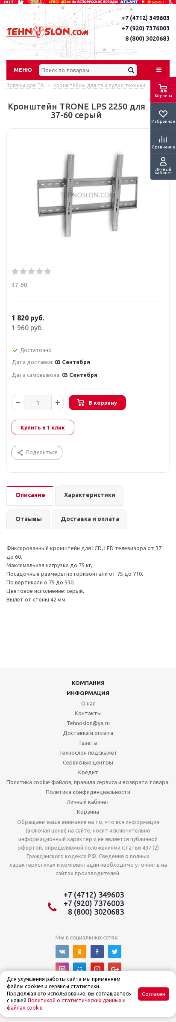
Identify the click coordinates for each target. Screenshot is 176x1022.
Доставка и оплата (88, 733)
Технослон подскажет (88, 752)
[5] (48, 271)
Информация (88, 693)
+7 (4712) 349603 (145, 18)
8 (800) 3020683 (147, 38)
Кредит (88, 772)
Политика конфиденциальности (88, 792)
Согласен (153, 994)
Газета (88, 743)
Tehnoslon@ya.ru (88, 723)
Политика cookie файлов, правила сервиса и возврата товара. (88, 782)
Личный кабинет (88, 802)
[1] (16, 271)
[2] (24, 271)
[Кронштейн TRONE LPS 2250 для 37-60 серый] (88, 195)
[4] (40, 271)
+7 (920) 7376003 (145, 28)
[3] (32, 271)
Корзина (88, 812)
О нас (88, 703)
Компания (88, 683)
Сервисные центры (88, 762)
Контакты (88, 713)
